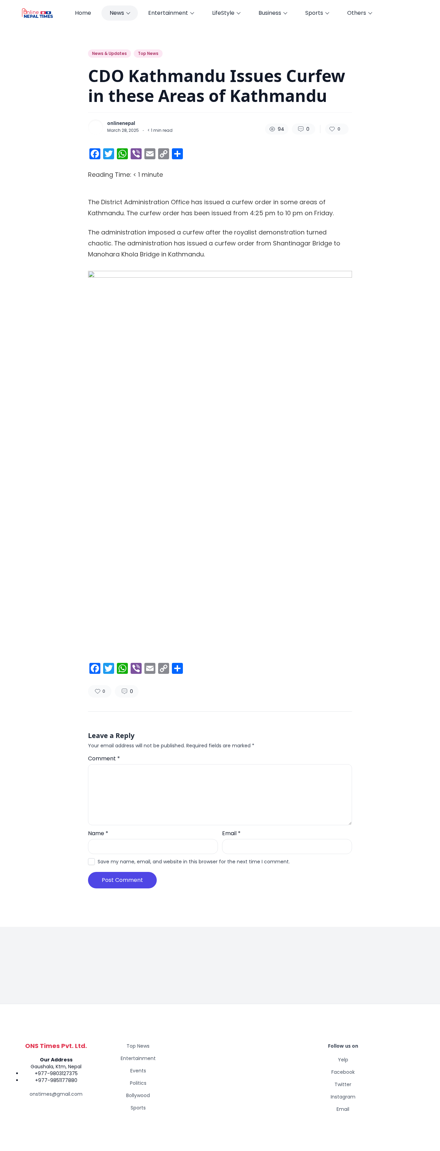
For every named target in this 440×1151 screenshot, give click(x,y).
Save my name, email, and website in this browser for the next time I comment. (194, 861)
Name (98, 833)
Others (356, 13)
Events (138, 1070)
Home (83, 13)
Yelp (343, 1059)
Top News (148, 53)
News (117, 13)
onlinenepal (121, 123)
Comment (104, 758)
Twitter (342, 1084)
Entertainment (168, 13)
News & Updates (109, 53)
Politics (138, 1083)
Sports (314, 13)
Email (231, 833)
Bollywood (138, 1095)
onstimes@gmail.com (56, 1094)
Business (269, 13)
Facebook (343, 1072)
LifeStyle (223, 13)
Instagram (343, 1096)
